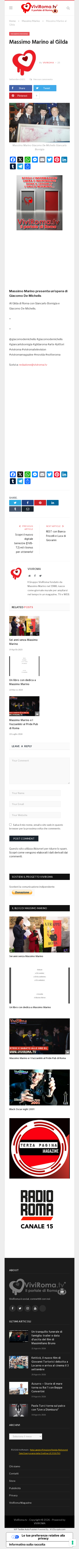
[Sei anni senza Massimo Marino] (24, 626)
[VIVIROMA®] (39, 7)
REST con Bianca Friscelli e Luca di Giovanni (56, 536)
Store (12, 1480)
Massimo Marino (19, 34)
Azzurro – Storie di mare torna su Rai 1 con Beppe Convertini (46, 1388)
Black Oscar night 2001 (21, 1109)
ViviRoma (48, 62)
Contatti (14, 1473)
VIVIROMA (39, 1523)
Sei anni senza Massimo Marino (23, 642)
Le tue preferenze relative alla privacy (43, 1537)
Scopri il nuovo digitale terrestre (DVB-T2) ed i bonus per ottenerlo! (23, 543)
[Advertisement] (39, 258)
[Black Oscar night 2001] (39, 1087)
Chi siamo (14, 1466)
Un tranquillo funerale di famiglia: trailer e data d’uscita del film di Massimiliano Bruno (46, 1338)
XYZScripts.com (57, 1529)
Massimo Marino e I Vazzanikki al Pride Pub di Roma (23, 724)
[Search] (68, 8)
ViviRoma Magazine (20, 1502)
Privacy (13, 1495)
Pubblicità (15, 1488)
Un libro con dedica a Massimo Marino (22, 682)
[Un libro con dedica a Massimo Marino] (24, 666)
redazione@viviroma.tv (33, 364)
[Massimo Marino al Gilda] (39, 123)
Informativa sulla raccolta (27, 1544)
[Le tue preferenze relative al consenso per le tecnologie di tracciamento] (72, 1542)
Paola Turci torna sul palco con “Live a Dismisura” (48, 1408)
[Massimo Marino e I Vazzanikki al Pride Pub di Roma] (24, 706)
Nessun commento (43, 79)
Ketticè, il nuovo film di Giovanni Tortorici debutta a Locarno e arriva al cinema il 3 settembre (50, 1364)
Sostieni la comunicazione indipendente (32, 886)
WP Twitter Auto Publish (25, 1529)
